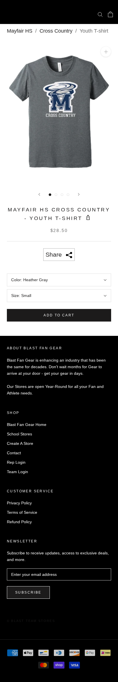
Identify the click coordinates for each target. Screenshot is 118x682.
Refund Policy (19, 522)
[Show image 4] (68, 194)
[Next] (79, 194)
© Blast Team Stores (31, 620)
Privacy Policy (19, 503)
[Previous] (39, 194)
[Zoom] (106, 52)
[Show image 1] (50, 194)
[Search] (100, 14)
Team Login (17, 471)
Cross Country (56, 31)
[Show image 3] (62, 194)
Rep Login (16, 462)
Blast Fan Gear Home (26, 424)
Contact (14, 453)
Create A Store (20, 443)
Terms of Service (22, 512)
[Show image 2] (56, 194)
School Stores (19, 434)
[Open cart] (110, 14)
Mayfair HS (19, 31)
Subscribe (28, 592)
